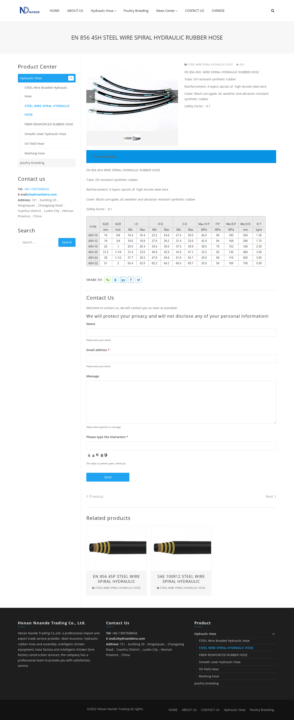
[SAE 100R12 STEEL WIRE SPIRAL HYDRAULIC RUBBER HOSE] (181, 548)
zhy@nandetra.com (42, 194)
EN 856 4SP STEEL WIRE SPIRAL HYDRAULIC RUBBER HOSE (116, 581)
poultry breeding (32, 163)
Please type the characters (107, 437)
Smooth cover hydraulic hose (45, 134)
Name (90, 324)
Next (269, 496)
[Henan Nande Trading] (29, 10)
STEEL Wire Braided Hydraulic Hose (46, 92)
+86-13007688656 (36, 189)
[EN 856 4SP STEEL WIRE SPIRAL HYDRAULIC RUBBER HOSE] (117, 548)
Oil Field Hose (34, 144)
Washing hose (35, 153)
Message (92, 376)
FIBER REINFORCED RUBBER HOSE (49, 124)
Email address (98, 350)
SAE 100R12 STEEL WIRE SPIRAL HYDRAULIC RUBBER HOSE (181, 581)
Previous (96, 496)
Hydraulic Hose (31, 78)
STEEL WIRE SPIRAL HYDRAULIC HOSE (210, 64)
